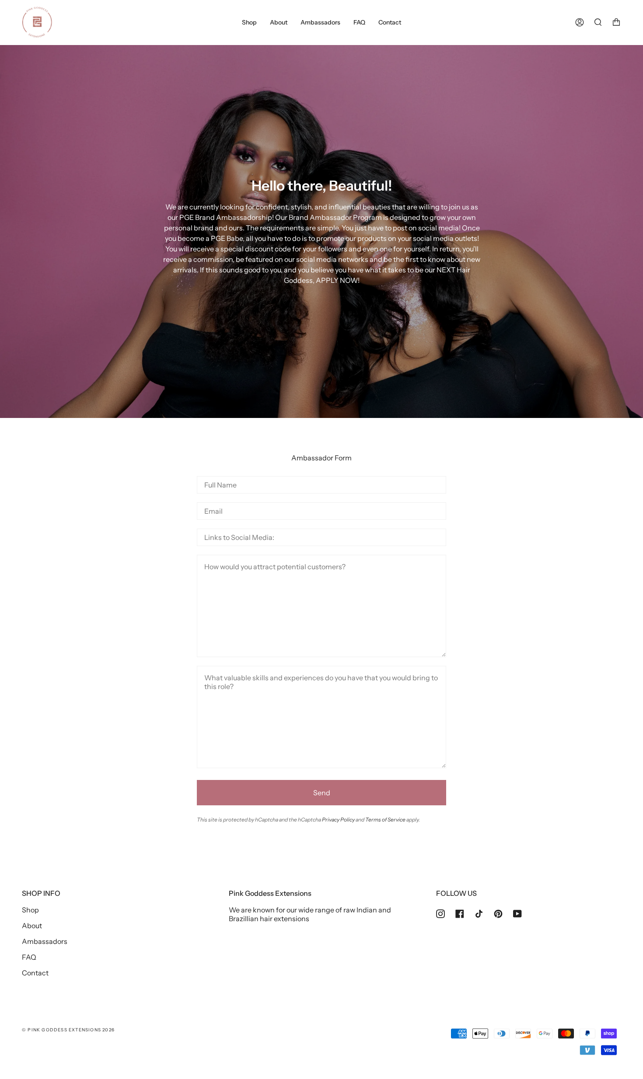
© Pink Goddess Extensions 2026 (68, 1030)
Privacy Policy (338, 819)
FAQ (29, 957)
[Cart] (616, 22)
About (32, 925)
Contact (35, 972)
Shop (30, 909)
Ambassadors (44, 941)
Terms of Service (385, 819)
